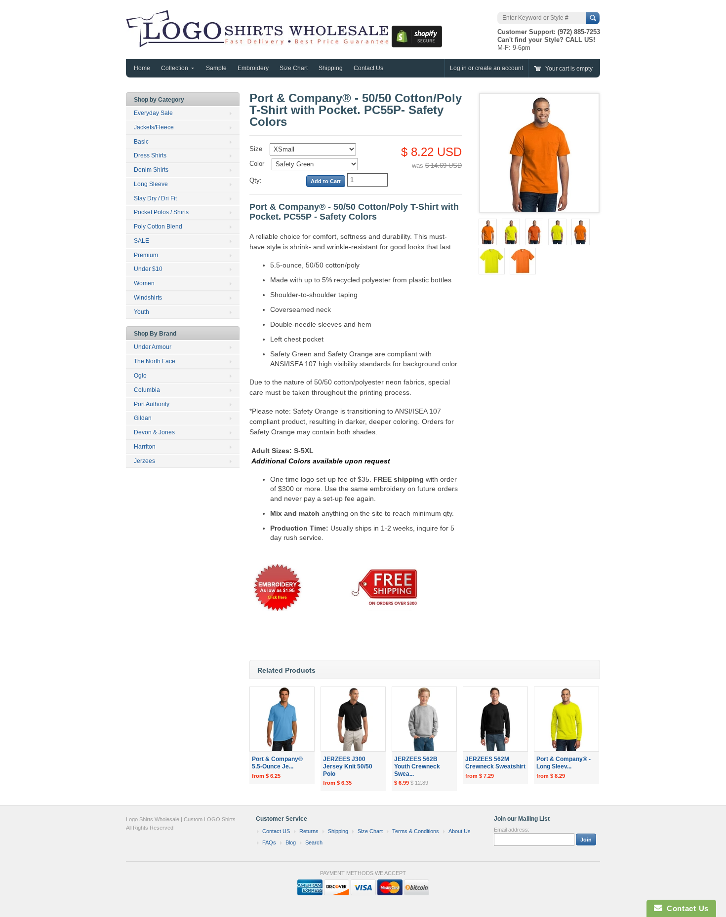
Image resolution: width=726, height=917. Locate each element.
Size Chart (294, 68)
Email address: (511, 830)
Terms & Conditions (415, 831)
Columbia (147, 389)
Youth (141, 311)
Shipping (331, 68)
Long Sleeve (151, 184)
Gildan (143, 418)
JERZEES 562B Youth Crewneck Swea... (417, 766)
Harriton (145, 446)
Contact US (276, 831)
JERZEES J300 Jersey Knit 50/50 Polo (347, 766)
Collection (174, 68)
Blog (290, 842)
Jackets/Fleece (154, 127)
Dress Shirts (150, 155)
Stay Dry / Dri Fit (155, 198)
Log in (458, 68)
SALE (141, 240)
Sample (216, 68)
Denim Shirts (151, 169)
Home (142, 68)
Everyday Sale (153, 113)
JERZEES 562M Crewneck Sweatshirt (495, 763)
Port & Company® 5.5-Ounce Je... (277, 763)
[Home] (259, 42)
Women (144, 283)
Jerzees (144, 461)
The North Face (154, 361)
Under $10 (148, 269)
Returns (309, 831)
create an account (499, 68)
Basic (141, 141)
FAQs (269, 842)
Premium (146, 255)
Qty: (255, 180)
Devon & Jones (154, 432)
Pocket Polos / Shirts (161, 212)
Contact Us (368, 68)
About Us (459, 831)
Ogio (140, 375)
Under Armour (152, 347)
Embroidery (253, 68)
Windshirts (148, 297)
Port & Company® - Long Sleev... (563, 763)
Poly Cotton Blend (158, 226)
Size (255, 149)
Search (314, 842)
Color (256, 163)
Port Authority (151, 404)
